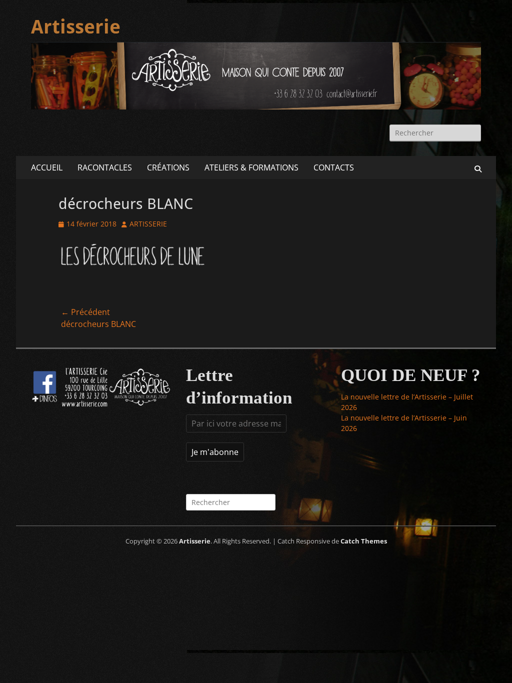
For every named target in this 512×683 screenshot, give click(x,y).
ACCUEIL (46, 167)
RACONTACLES (105, 167)
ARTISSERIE (148, 223)
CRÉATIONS (168, 167)
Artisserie (75, 27)
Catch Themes (363, 541)
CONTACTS (334, 167)
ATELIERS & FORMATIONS (251, 167)
